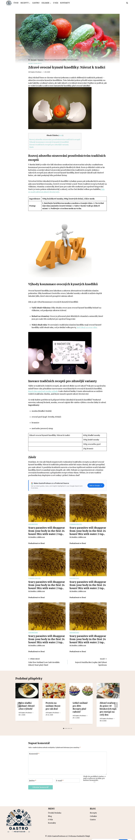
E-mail (59, 781)
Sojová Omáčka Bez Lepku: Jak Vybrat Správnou (91, 662)
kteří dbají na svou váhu (87, 327)
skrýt (60, 135)
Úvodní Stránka (54, 813)
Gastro (35, 3)
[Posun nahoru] (130, 837)
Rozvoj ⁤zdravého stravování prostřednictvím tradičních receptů (54, 139)
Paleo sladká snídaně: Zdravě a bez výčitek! (27, 706)
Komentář (34, 754)
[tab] (63, 728)
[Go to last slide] (19, 705)
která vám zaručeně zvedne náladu (43, 391)
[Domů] (29, 60)
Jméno (32, 781)
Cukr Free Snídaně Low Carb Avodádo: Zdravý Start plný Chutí (44, 662)
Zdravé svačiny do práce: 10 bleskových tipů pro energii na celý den (108, 709)
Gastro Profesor (36, 72)
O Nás (55, 3)
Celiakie (93, 816)
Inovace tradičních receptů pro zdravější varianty (49, 145)
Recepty (39, 63)
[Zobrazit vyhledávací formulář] (127, 3)
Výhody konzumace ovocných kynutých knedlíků (49, 142)
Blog (50, 816)
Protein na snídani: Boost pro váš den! (53, 706)
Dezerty (31, 63)
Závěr (31, 147)
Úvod (16, 3)
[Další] (116, 705)
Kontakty (65, 3)
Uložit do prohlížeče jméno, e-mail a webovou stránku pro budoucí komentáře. (94, 778)
